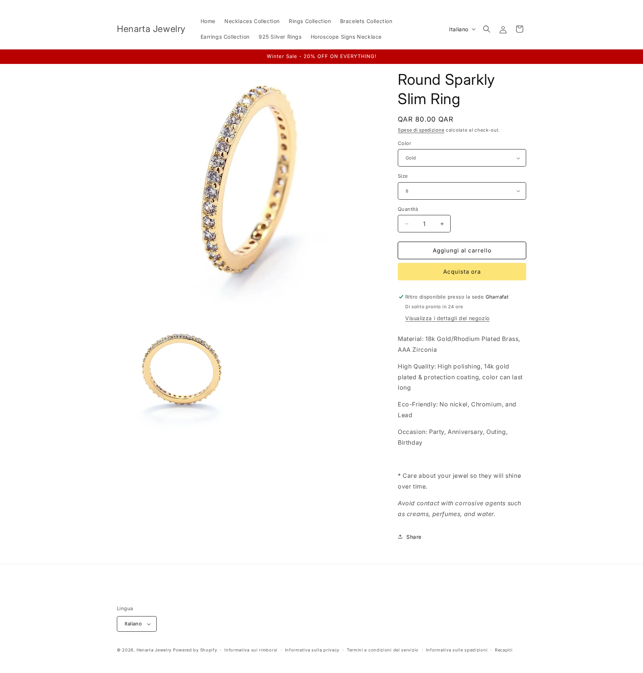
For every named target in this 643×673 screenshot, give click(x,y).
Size (403, 176)
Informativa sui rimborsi (251, 650)
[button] (487, 29)
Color (404, 143)
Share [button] (414, 537)
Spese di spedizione (421, 130)
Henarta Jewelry (154, 650)
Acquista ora (462, 271)
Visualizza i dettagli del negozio (447, 318)
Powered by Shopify (195, 650)
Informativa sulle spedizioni (457, 650)
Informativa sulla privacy (312, 650)
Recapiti (504, 650)
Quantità (408, 209)
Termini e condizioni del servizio (383, 650)
